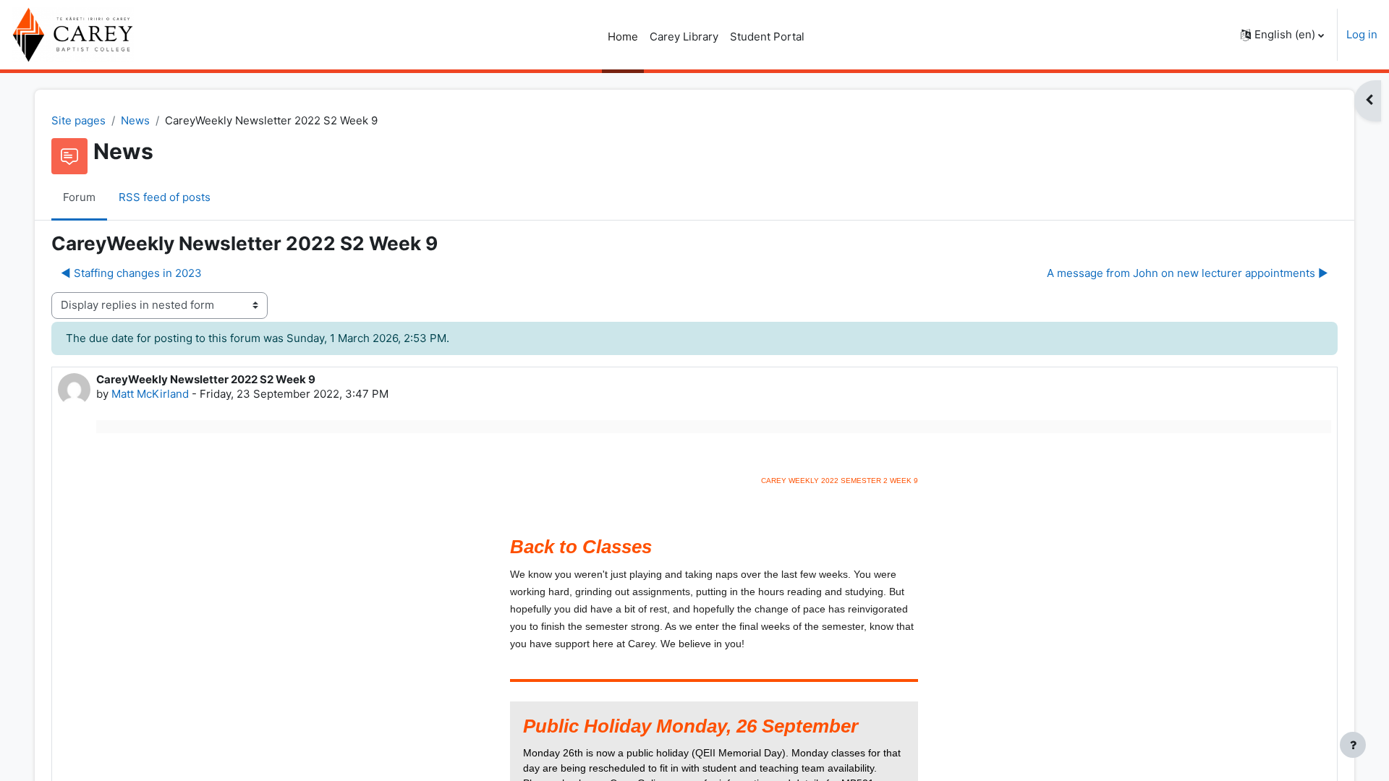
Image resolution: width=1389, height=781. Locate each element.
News (135, 120)
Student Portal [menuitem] (767, 36)
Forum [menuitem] (79, 197)
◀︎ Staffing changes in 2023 (131, 273)
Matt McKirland (150, 394)
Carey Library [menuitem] (684, 36)
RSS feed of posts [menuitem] (165, 197)
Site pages (78, 120)
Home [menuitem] (623, 36)
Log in (1361, 34)
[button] (1282, 34)
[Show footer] (1353, 745)
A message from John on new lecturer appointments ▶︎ (1187, 273)
